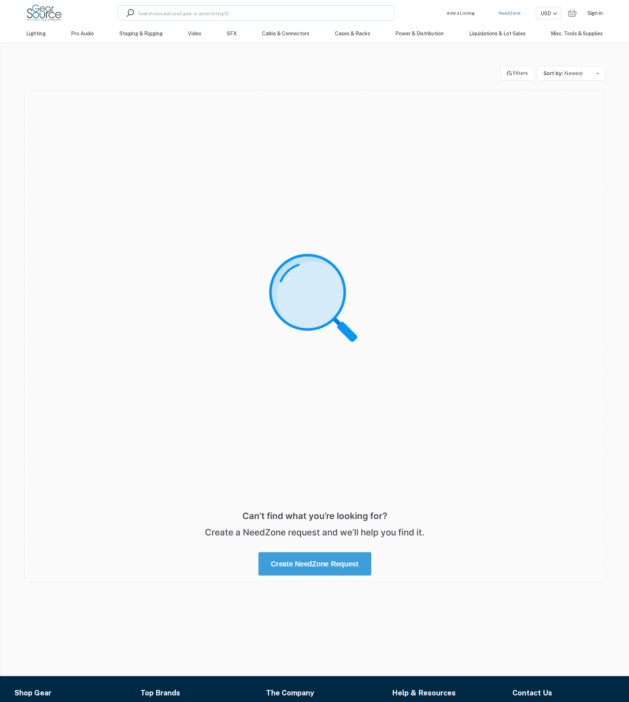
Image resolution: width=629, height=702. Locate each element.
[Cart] (572, 13)
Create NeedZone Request (315, 564)
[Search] (128, 13)
